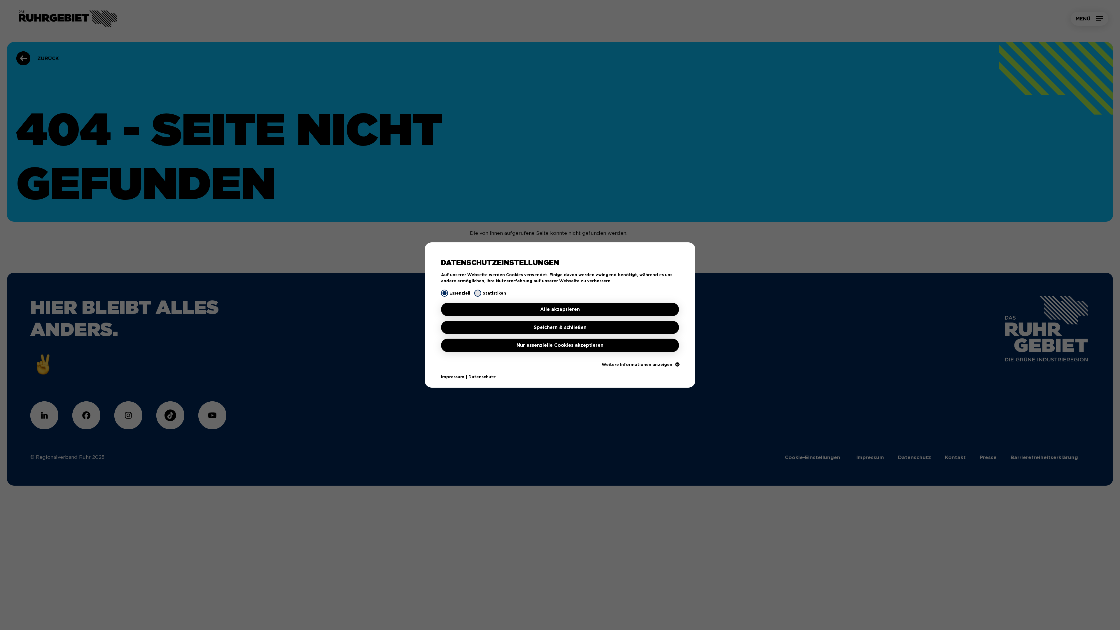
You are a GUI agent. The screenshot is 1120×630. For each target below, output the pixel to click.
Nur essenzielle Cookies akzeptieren (560, 345)
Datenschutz (482, 376)
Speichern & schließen (560, 327)
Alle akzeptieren (560, 309)
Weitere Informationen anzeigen (637, 364)
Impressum (452, 376)
